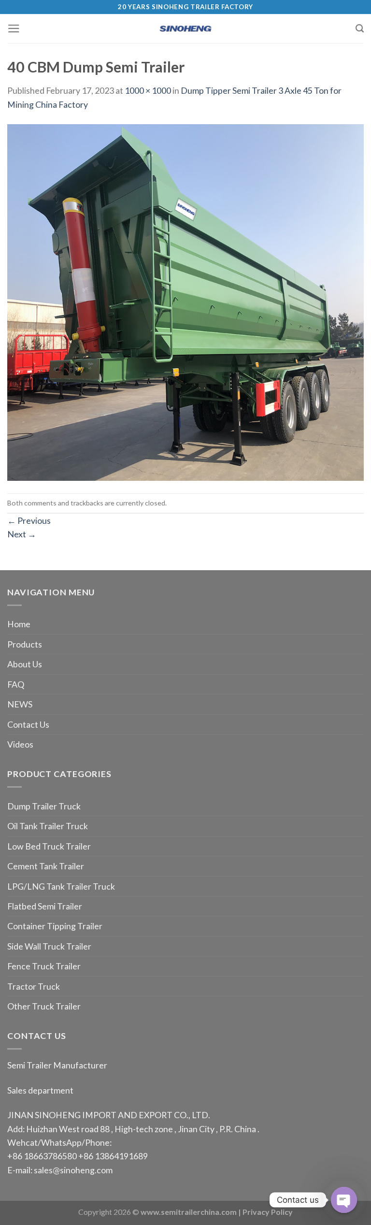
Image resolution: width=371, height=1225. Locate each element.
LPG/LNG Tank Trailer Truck (61, 886)
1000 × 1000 (148, 90)
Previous (29, 520)
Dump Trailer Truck (44, 806)
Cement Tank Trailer (45, 866)
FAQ (15, 684)
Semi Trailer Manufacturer (57, 1065)
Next (21, 534)
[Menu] (13, 28)
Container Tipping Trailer (54, 926)
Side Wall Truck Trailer (49, 946)
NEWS (19, 704)
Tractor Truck (33, 986)
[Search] (360, 28)
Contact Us (28, 724)
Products (24, 644)
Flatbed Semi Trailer (44, 906)
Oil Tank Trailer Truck (47, 826)
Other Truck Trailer (44, 1006)
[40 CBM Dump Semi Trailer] (185, 301)
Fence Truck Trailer (44, 966)
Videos (20, 744)
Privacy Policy (268, 1211)
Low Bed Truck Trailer (49, 846)
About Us (24, 664)
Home (18, 624)
